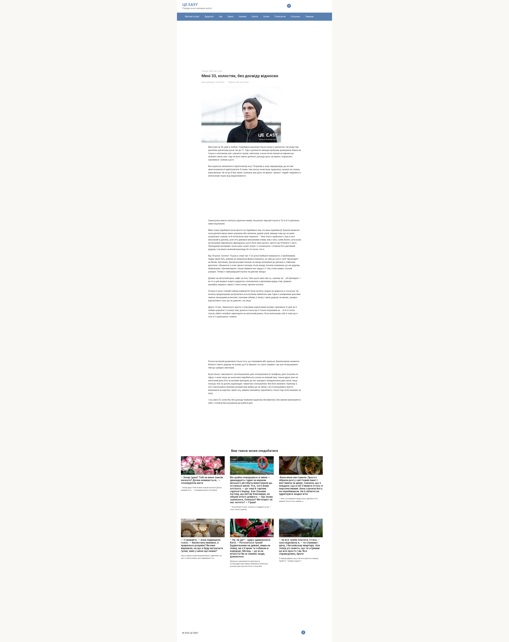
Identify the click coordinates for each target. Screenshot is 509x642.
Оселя (266, 16)
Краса (230, 16)
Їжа (220, 16)
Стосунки (295, 16)
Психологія (280, 16)
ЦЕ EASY (190, 4)
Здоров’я (209, 16)
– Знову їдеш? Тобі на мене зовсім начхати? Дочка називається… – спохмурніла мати (202, 480)
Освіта (255, 16)
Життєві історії (192, 16)
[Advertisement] (254, 43)
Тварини (309, 16)
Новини (242, 16)
